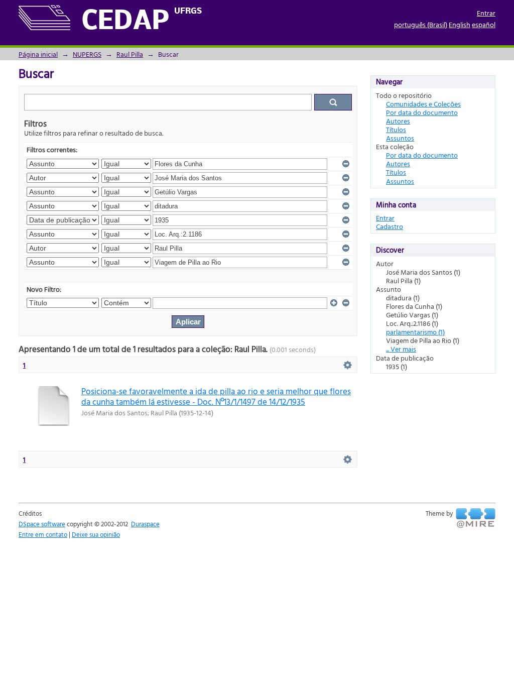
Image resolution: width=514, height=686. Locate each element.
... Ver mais (401, 349)
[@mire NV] (475, 518)
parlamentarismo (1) (415, 331)
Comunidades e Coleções (423, 103)
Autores (398, 121)
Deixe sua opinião (96, 534)
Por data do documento (422, 112)
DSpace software (42, 524)
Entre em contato (43, 534)
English (459, 24)
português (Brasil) (420, 24)
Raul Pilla (129, 54)
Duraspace (145, 524)
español (483, 24)
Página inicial (38, 54)
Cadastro (389, 226)
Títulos (396, 129)
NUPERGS (87, 54)
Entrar (486, 13)
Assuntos (400, 138)
